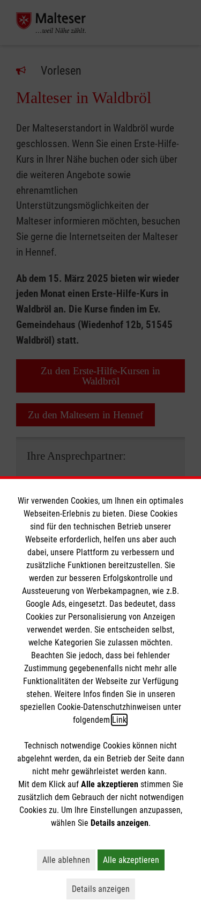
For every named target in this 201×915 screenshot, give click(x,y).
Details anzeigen (103, 888)
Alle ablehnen (68, 859)
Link (119, 720)
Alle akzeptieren (134, 859)
